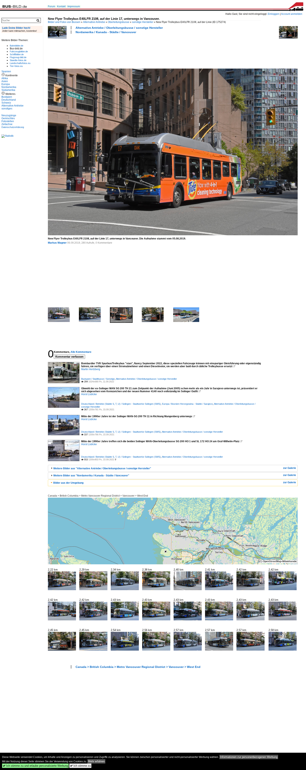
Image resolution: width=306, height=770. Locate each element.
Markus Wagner (57, 242)
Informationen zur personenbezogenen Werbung (248, 757)
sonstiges (6, 108)
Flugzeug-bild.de (18, 57)
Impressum (73, 6)
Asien (4, 81)
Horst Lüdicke (89, 394)
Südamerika (8, 90)
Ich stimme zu (80, 765)
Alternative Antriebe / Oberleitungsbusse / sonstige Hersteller (119, 27)
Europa (5, 84)
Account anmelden (291, 14)
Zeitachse (6, 124)
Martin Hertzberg (90, 369)
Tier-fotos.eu (16, 66)
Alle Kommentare (81, 352)
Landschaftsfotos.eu (20, 63)
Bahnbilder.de (16, 45)
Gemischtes (8, 118)
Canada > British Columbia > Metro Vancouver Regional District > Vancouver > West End (98, 495)
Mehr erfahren (96, 761)
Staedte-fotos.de (18, 60)
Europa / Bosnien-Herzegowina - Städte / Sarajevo (187, 404)
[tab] (173, 468)
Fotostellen (7, 121)
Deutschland (8, 99)
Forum (51, 6)
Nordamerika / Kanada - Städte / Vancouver (106, 32)
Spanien (6, 71)
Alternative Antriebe (94, 22)
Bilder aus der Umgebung (68, 482)
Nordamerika (8, 87)
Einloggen (273, 14)
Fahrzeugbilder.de (19, 51)
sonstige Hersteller (142, 22)
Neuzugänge (8, 115)
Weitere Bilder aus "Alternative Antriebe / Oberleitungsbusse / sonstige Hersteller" (102, 468)
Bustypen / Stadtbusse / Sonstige (98, 379)
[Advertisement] (123, 50)
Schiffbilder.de (17, 54)
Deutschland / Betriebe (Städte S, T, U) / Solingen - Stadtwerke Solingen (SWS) (121, 404)
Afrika (4, 78)
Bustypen (6, 96)
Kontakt (61, 6)
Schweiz (6, 102)
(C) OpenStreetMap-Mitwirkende (278, 561)
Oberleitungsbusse (118, 22)
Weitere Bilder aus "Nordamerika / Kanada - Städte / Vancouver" (91, 475)
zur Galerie (289, 468)
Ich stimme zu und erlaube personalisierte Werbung (35, 765)
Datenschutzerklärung (12, 127)
